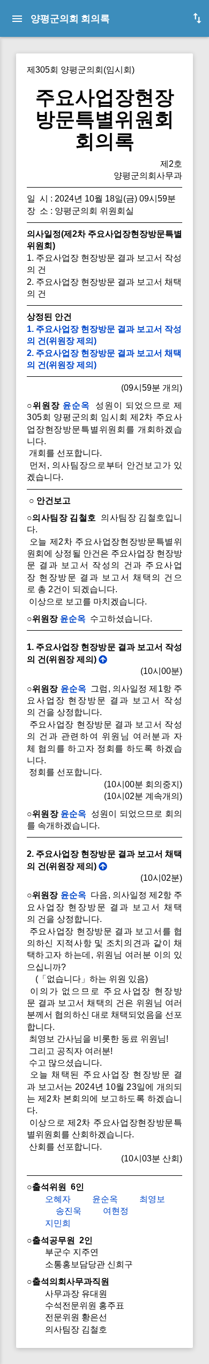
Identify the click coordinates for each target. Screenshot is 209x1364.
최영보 (152, 1199)
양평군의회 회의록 (70, 18)
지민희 (58, 1223)
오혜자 (58, 1199)
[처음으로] (103, 659)
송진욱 (68, 1210)
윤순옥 (76, 405)
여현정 (116, 1210)
